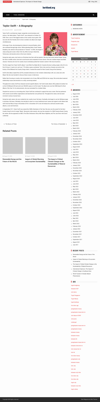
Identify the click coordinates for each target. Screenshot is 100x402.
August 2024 (76, 147)
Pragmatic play (75, 41)
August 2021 (76, 242)
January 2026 (76, 112)
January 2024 (76, 165)
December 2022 (77, 200)
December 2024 (77, 136)
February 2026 (77, 110)
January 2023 (76, 197)
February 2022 (77, 226)
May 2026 (75, 102)
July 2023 (75, 181)
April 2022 (76, 221)
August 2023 (76, 178)
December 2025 (77, 115)
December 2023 (77, 168)
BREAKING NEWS (77, 28)
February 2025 (77, 131)
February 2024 (77, 162)
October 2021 (76, 237)
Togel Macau (74, 51)
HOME (8, 15)
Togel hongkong (19, 15)
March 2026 (76, 107)
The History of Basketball (58, 124)
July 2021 (75, 245)
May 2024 (75, 155)
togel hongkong (75, 285)
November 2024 (77, 139)
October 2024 (76, 141)
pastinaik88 (18, 30)
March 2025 (76, 128)
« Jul (72, 84)
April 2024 (76, 157)
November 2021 (77, 234)
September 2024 (77, 144)
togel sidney (74, 389)
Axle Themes (94, 399)
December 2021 (77, 231)
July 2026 (75, 96)
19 (80, 74)
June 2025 (76, 120)
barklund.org (49, 7)
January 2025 (76, 133)
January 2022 (76, 229)
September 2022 (77, 207)
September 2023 (77, 176)
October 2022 (76, 205)
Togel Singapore (75, 295)
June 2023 (76, 184)
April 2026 (76, 104)
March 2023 (76, 192)
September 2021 (77, 239)
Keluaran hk (74, 45)
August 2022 (76, 210)
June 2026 (76, 99)
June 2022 (76, 215)
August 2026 (76, 94)
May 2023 (75, 186)
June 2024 (76, 152)
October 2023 (76, 173)
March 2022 (76, 223)
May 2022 (75, 218)
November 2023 (77, 170)
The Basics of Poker (11, 124)
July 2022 (75, 213)
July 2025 (75, 117)
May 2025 (75, 123)
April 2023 (76, 189)
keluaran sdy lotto (76, 386)
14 (88, 70)
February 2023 (77, 194)
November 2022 (77, 202)
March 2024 (76, 160)
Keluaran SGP (75, 288)
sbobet (73, 48)
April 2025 (76, 125)
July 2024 (75, 149)
